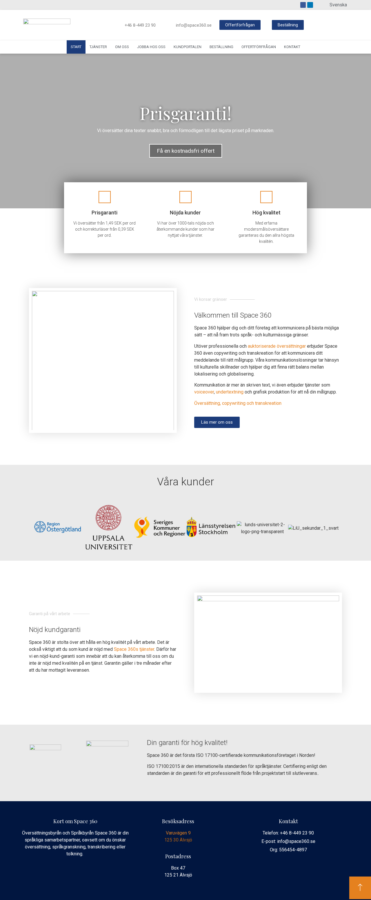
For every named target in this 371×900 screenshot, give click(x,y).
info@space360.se (194, 25)
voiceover (204, 392)
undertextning (229, 392)
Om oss (122, 47)
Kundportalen (187, 47)
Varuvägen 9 (178, 833)
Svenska (338, 5)
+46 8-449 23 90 (140, 25)
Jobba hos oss (151, 47)
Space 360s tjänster (134, 649)
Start (76, 47)
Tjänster (98, 47)
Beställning (221, 47)
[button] (240, 25)
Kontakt (292, 47)
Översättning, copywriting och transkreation (237, 403)
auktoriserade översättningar (277, 346)
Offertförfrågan (258, 47)
